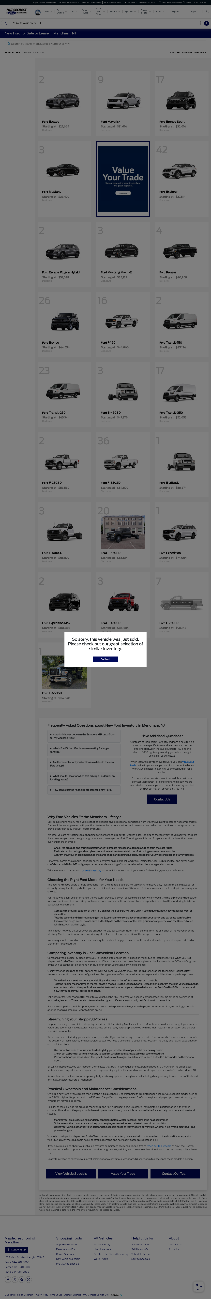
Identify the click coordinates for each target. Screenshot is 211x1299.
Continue (105, 659)
